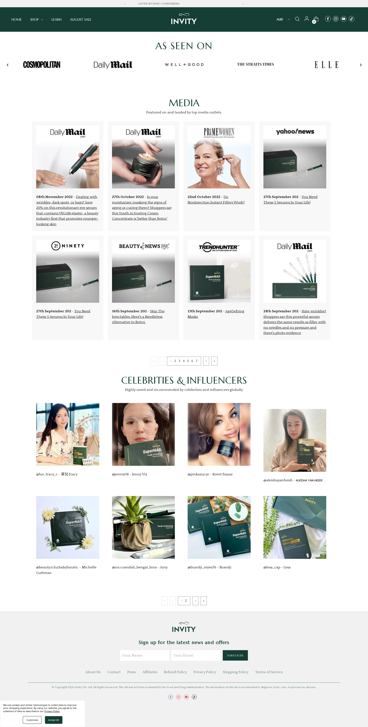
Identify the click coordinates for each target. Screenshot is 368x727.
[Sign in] (306, 19)
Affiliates (149, 672)
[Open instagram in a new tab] (336, 19)
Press (131, 672)
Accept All (53, 719)
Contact (114, 672)
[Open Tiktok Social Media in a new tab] (351, 19)
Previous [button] (125, 4)
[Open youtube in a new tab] (343, 19)
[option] (42, 65)
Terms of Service (269, 672)
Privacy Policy (205, 672)
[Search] (297, 19)
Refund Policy (175, 672)
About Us (93, 672)
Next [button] (243, 4)
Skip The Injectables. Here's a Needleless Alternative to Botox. (138, 316)
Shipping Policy (235, 672)
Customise (32, 719)
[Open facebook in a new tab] (328, 19)
